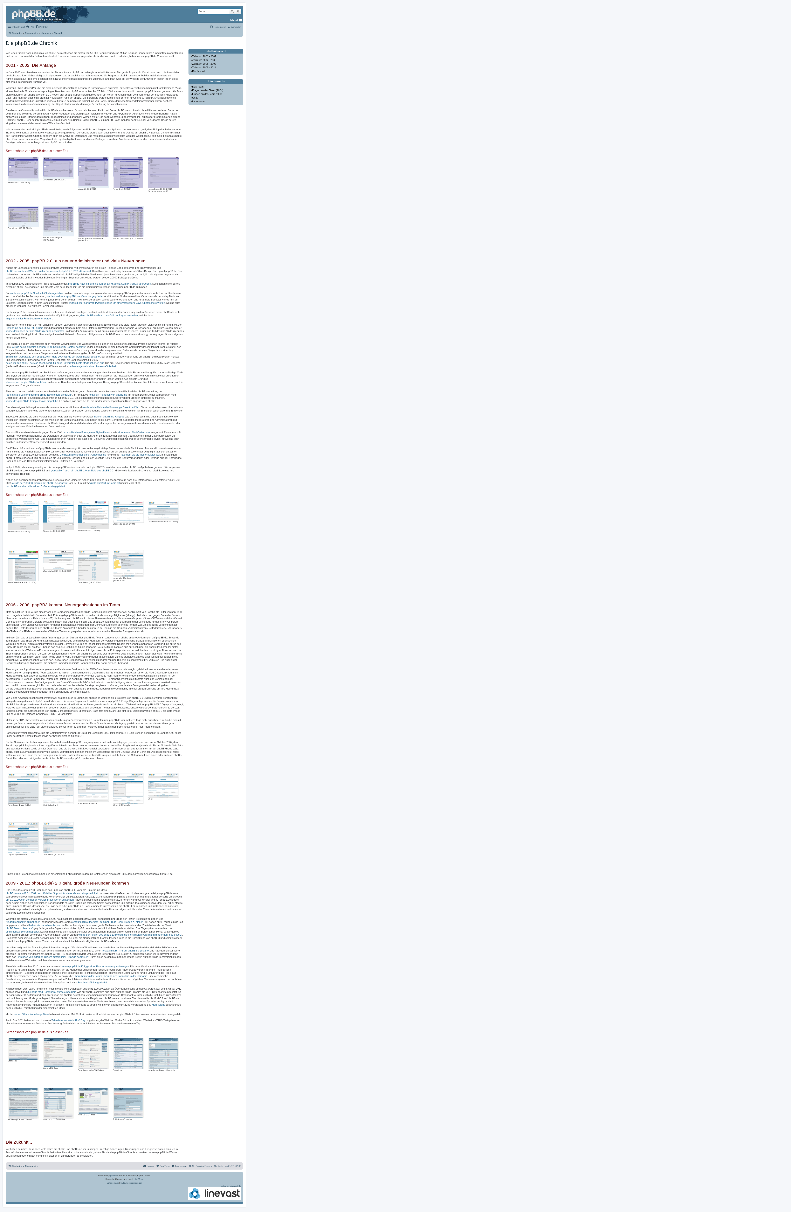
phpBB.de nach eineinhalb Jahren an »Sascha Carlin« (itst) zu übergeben (109, 283)
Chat (195, 97)
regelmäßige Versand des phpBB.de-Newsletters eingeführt (39, 394)
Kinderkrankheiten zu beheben (23, 922)
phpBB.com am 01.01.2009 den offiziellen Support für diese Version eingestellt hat (52, 893)
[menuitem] (30, 27)
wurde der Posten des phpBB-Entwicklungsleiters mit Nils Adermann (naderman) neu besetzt (130, 934)
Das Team (198, 86)
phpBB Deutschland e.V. (19, 928)
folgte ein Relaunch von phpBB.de (108, 394)
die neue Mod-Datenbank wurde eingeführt (51, 992)
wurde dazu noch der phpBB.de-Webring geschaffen (35, 331)
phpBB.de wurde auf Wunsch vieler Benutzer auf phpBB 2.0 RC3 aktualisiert (48, 271)
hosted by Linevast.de (230, 1186)
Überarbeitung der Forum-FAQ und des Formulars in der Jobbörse (110, 976)
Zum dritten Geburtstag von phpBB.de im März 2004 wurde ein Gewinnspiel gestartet (53, 356)
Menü (234, 20)
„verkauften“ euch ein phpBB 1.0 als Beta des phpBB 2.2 (82, 470)
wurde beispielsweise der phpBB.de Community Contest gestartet (48, 347)
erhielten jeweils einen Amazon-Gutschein (93, 366)
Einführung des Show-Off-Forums (24, 328)
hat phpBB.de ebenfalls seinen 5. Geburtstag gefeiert (35, 486)
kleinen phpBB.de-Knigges (109, 416)
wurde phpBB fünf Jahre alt (104, 483)
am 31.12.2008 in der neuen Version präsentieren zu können (40, 899)
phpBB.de (139, 1179)
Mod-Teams (158, 1004)
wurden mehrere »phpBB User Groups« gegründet (75, 296)
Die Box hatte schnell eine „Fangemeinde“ (83, 454)
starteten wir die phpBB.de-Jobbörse (26, 382)
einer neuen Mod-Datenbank (134, 432)
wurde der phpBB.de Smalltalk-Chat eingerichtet (36, 293)
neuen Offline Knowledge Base (31, 1014)
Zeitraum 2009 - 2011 (204, 67)
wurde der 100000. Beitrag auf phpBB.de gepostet (40, 483)
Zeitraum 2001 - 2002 (204, 56)
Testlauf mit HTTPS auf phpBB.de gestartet (125, 950)
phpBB (113, 1175)
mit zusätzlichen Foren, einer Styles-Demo (86, 432)
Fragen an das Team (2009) (207, 94)
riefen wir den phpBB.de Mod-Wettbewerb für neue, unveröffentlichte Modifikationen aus (55, 363)
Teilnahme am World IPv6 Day (68, 1020)
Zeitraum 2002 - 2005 (204, 60)
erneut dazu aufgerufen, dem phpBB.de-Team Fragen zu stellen (107, 922)
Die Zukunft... (199, 71)
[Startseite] (38, 14)
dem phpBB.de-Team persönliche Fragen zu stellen (109, 315)
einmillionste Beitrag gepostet (22, 931)
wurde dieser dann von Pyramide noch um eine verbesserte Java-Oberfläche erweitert (117, 303)
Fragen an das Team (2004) (207, 90)
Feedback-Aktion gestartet (92, 982)
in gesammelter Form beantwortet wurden (29, 318)
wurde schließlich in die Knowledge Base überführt (110, 407)
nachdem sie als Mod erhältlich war (140, 454)
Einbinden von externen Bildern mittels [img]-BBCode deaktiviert (52, 957)
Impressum (198, 101)
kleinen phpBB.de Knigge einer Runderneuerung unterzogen (95, 966)
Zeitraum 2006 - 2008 (204, 63)
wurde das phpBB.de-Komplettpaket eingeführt (32, 401)
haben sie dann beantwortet (45, 925)
